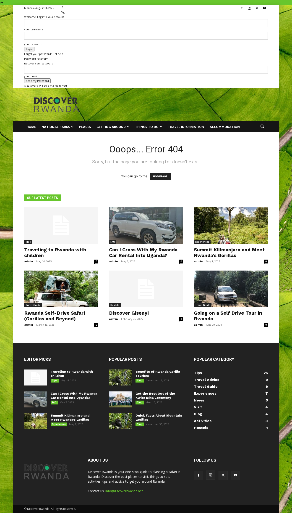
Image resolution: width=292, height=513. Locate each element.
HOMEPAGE (160, 176)
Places (85, 127)
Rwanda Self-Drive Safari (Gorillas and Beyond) (54, 316)
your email (30, 76)
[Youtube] (264, 8)
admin (28, 261)
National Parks (56, 127)
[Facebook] (241, 8)
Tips (28, 241)
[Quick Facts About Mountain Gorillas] (120, 421)
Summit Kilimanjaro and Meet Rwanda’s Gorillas (229, 252)
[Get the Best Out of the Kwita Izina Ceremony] (120, 399)
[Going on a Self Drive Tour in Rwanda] (231, 289)
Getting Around (111, 127)
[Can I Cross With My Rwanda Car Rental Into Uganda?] (146, 225)
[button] (262, 127)
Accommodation (225, 127)
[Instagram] (249, 8)
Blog (139, 380)
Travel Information (186, 127)
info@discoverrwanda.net (124, 491)
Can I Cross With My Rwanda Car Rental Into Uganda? (143, 252)
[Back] (62, 7)
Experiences (202, 241)
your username (33, 29)
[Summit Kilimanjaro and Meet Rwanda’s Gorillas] (231, 225)
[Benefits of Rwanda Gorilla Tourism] (120, 377)
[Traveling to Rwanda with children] (61, 225)
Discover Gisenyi (129, 313)
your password (33, 44)
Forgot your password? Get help (43, 54)
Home (31, 127)
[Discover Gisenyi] (146, 289)
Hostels (114, 305)
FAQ (112, 241)
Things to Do (147, 127)
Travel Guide (33, 305)
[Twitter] (256, 8)
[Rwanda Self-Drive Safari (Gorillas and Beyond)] (61, 289)
